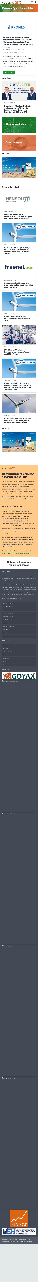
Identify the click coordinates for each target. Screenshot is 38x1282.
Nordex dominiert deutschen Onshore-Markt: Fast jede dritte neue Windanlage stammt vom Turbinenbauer (17, 386)
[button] (32, 2)
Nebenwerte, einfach (19, 564)
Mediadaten (6, 658)
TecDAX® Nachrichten (8, 613)
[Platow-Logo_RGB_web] (19, 1218)
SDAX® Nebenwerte (8, 616)
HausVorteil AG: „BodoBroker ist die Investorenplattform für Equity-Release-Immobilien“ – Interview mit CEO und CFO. (17, 109)
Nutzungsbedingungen (8, 651)
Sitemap (5, 664)
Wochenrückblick (7, 629)
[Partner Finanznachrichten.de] (19, 746)
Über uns (5, 645)
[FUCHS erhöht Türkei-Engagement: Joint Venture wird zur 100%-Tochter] (19, 334)
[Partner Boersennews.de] (19, 1143)
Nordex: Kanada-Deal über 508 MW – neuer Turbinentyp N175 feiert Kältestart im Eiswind (17, 421)
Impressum (5, 648)
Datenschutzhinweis (7, 655)
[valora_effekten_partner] (19, 1231)
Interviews (5, 632)
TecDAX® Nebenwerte (8, 610)
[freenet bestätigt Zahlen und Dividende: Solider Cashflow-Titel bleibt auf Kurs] (19, 268)
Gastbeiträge (6, 636)
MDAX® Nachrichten (8, 606)
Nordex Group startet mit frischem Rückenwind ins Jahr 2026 (17, 318)
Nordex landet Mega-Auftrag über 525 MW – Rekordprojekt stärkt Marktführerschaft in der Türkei (17, 251)
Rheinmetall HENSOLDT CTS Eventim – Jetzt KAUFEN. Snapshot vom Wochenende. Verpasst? (18, 216)
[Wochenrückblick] (19, 125)
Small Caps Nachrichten (8, 626)
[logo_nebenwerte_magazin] (11, 2)
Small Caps (5, 623)
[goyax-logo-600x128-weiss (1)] (19, 675)
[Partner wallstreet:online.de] (19, 878)
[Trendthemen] (19, 143)
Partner (5, 661)
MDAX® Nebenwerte (8, 603)
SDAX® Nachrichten (8, 619)
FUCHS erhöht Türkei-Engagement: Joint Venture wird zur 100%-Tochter (18, 352)
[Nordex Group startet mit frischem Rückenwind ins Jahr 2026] (19, 301)
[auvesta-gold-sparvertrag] (19, 167)
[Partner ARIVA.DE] (19, 1010)
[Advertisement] (19, 1262)
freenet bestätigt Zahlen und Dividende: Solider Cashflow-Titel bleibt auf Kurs (18, 285)
